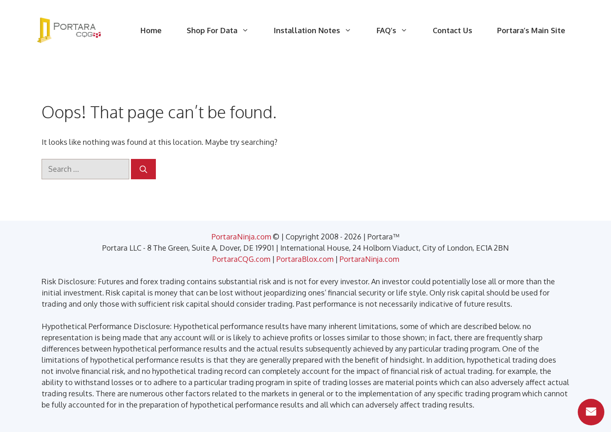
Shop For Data (212, 30)
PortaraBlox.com (304, 259)
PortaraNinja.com (241, 236)
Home (151, 30)
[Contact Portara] (591, 412)
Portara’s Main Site (531, 30)
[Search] (143, 169)
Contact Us (452, 30)
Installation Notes (307, 30)
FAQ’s (386, 30)
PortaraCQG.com (241, 259)
